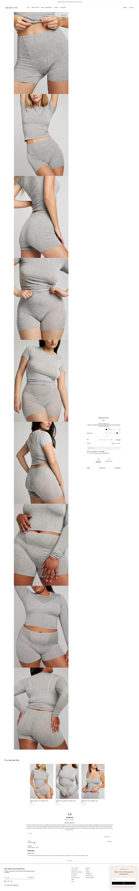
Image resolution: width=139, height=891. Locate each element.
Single (113, 443)
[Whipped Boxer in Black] (106, 429)
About (72, 879)
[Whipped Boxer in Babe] (112, 429)
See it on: (63, 15)
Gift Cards (74, 875)
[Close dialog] (136, 868)
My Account (74, 873)
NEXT (123, 883)
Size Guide (118, 439)
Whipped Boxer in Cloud (33, 847)
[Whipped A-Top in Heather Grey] (93, 781)
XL (109, 439)
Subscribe (30, 877)
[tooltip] (73, 822)
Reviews (87, 871)
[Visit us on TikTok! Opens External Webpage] (8, 881)
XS (100, 439)
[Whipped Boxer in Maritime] (106, 433)
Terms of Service (90, 877)
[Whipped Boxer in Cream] (114, 433)
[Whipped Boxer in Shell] (109, 433)
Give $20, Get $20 (75, 877)
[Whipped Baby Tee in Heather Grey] (41, 781)
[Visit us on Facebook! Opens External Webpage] (11, 881)
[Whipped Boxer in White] (117, 429)
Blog (72, 881)
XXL (112, 439)
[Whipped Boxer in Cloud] (120, 433)
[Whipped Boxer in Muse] (106, 436)
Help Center (74, 870)
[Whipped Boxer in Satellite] (117, 433)
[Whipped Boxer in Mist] (112, 433)
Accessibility (89, 873)
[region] (69, 1)
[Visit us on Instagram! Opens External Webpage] (5, 881)
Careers (88, 868)
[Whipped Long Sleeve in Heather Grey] (67, 781)
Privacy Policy (89, 875)
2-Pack (118, 443)
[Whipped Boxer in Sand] (114, 429)
